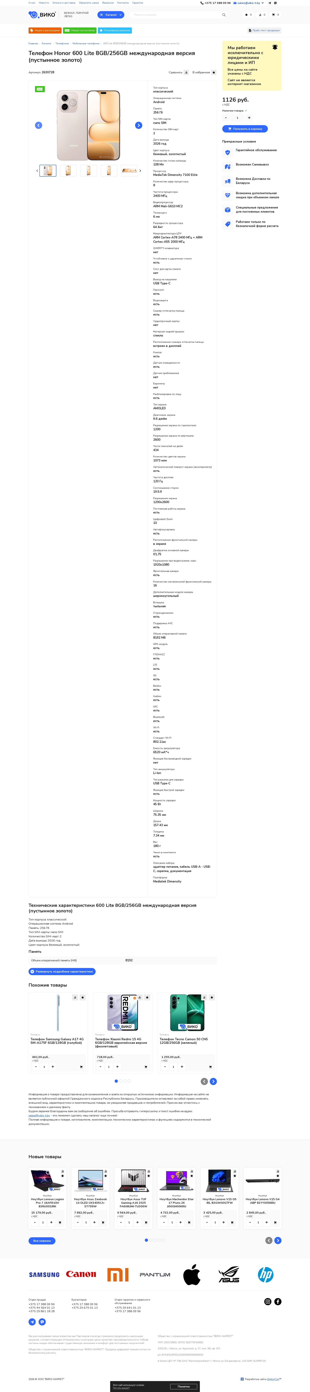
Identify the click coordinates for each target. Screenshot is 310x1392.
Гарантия (137, 2)
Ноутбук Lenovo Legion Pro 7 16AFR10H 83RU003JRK (47, 1202)
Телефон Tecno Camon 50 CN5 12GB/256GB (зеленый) (184, 1041)
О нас (32, 2)
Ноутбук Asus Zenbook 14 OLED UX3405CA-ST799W (90, 1202)
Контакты (123, 2)
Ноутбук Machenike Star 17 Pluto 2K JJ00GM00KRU (177, 1202)
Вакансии (108, 2)
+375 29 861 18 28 (42, 1311)
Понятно (184, 1387)
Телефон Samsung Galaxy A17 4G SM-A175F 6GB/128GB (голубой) (57, 1041)
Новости (44, 2)
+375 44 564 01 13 (42, 1307)
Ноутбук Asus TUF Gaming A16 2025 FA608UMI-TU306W (133, 1202)
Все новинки (42, 1241)
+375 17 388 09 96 (42, 1304)
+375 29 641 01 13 (128, 1307)
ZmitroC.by (273, 1379)
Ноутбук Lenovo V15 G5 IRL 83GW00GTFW (219, 1201)
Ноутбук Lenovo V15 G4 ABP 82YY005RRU (263, 1201)
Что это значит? (121, 1388)
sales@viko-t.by (39, 1115)
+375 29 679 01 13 (85, 1307)
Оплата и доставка (64, 2)
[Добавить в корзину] (81, 1067)
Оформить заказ (89, 2)
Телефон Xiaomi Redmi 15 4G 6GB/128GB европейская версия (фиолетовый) (121, 1042)
